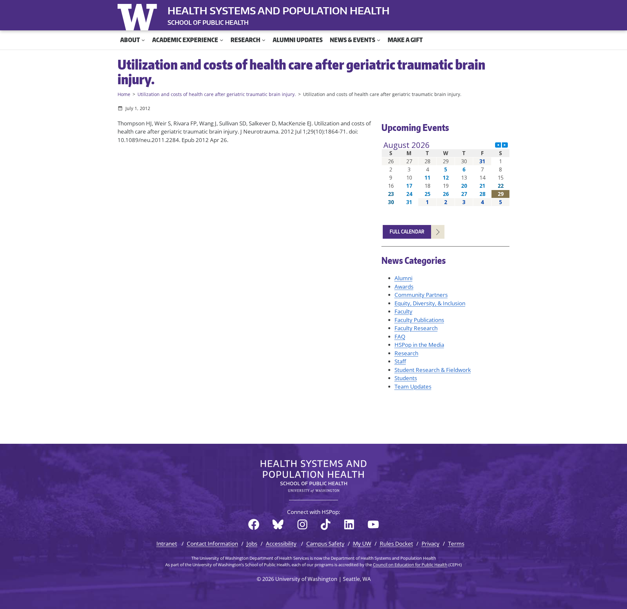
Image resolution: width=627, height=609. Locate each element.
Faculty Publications (419, 320)
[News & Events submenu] (378, 40)
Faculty (403, 311)
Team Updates (412, 386)
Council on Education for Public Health (410, 565)
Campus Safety (325, 543)
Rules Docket (396, 543)
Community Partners (421, 294)
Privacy (431, 543)
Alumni (403, 278)
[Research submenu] (263, 40)
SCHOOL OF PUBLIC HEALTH (208, 22)
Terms (456, 543)
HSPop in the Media (419, 344)
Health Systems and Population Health (279, 10)
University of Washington (139, 15)
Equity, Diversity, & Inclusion (429, 303)
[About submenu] (143, 40)
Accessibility (281, 543)
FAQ (399, 336)
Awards (403, 286)
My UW (362, 543)
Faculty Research (416, 328)
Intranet (166, 543)
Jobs (252, 543)
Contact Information (212, 543)
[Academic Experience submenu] (221, 40)
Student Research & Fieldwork (432, 370)
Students (405, 378)
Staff (400, 361)
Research (406, 353)
